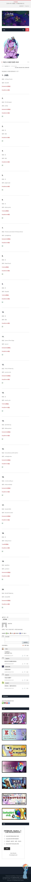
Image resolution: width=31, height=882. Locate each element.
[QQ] (5, 703)
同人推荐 (16, 67)
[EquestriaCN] (15, 18)
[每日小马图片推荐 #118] (15, 47)
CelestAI (6, 66)
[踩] (25, 655)
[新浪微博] (7, 703)
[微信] (3, 703)
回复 (27, 655)
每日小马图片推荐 (25, 67)
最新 (23, 645)
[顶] (22, 655)
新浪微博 (17, 633)
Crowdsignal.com (13, 855)
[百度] (9, 703)
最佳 (28, 645)
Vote (7, 848)
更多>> (25, 633)
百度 (22, 633)
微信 (8, 633)
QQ (12, 633)
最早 (25, 645)
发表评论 (26, 642)
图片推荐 (20, 67)
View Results (13, 853)
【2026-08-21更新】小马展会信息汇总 (15, 3)
